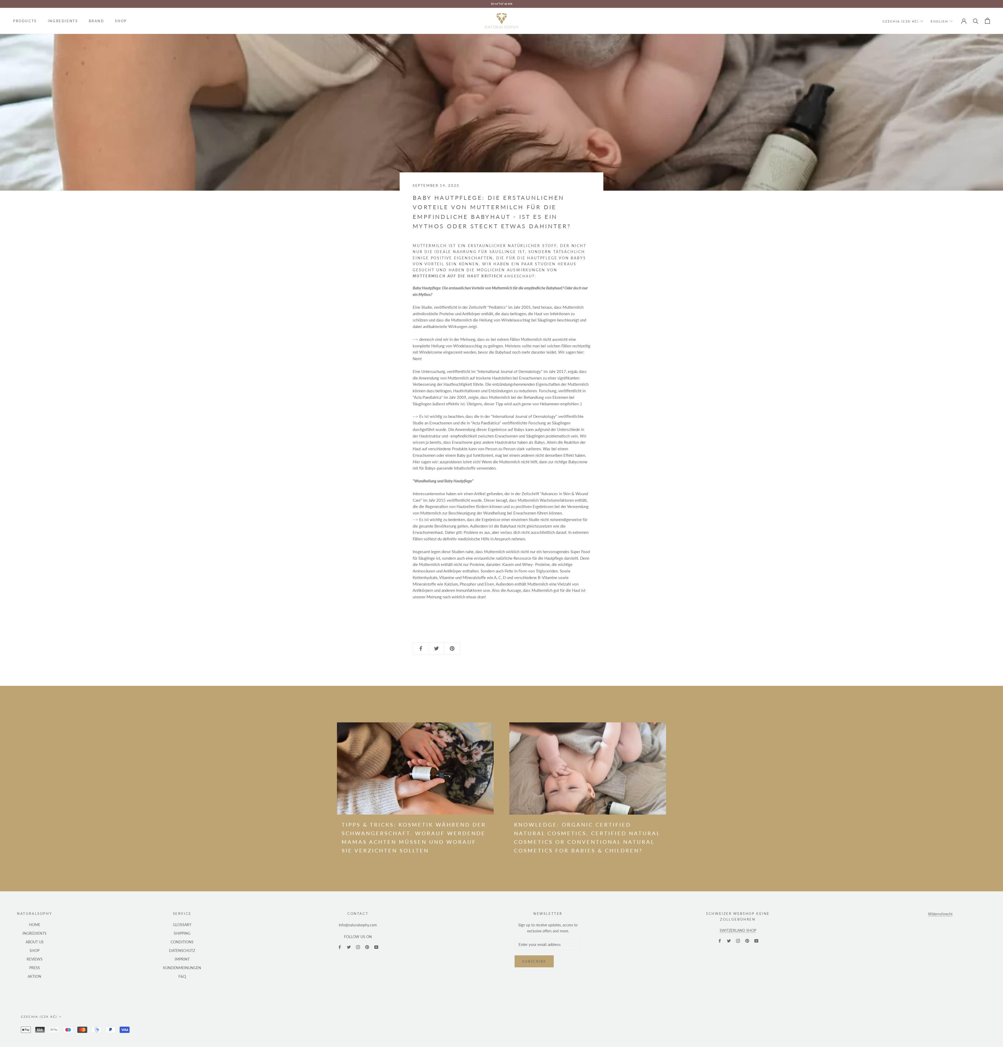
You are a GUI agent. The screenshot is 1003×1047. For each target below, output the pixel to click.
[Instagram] (358, 946)
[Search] (975, 21)
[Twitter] (349, 946)
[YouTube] (376, 946)
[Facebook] (340, 946)
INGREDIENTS (63, 21)
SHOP (121, 21)
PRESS (34, 968)
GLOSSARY (182, 924)
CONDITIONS (182, 942)
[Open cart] (987, 21)
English (939, 21)
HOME (34, 924)
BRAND (96, 21)
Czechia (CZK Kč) (901, 21)
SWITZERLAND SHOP (738, 930)
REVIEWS (35, 959)
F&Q (182, 976)
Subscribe (534, 961)
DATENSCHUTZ (182, 950)
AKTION (34, 976)
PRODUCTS (25, 21)
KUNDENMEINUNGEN (182, 968)
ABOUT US (35, 942)
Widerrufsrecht (940, 914)
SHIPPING (182, 933)
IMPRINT (182, 959)
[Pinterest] (367, 946)
